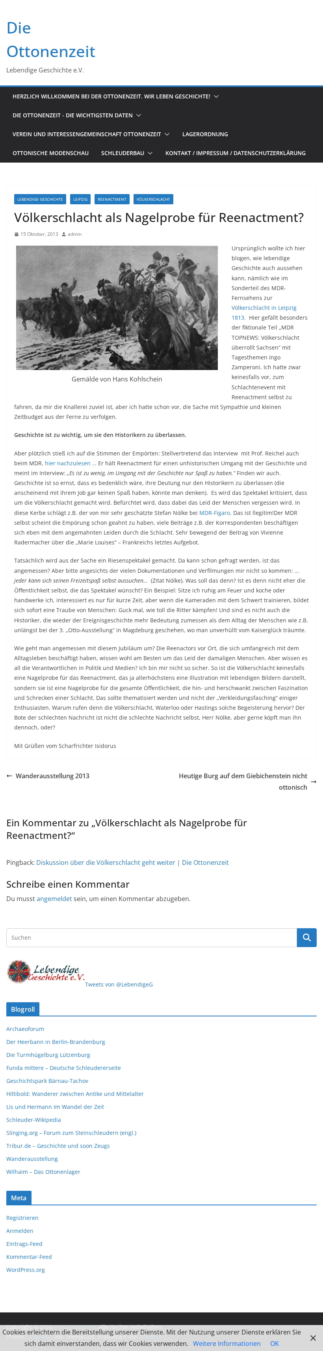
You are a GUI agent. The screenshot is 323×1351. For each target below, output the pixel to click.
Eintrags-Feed (24, 1243)
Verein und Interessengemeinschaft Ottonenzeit (87, 134)
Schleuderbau (122, 153)
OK (274, 1343)
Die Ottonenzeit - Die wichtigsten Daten (73, 115)
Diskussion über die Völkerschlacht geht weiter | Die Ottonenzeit (132, 862)
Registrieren (22, 1217)
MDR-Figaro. (215, 512)
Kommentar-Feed (29, 1256)
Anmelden (19, 1230)
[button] (214, 96)
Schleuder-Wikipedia (33, 1119)
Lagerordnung (205, 134)
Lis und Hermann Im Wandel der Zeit (55, 1106)
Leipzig (80, 199)
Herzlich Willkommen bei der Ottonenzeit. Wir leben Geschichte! (111, 96)
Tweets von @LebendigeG (119, 984)
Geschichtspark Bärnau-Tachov (47, 1081)
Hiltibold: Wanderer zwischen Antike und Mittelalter (75, 1093)
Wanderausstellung (32, 1158)
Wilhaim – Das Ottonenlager (43, 1171)
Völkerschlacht (153, 199)
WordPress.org (25, 1269)
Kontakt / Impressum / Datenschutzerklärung (235, 153)
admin (75, 234)
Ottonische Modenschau (51, 153)
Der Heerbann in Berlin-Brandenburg (55, 1042)
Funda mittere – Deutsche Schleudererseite (63, 1068)
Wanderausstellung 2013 (52, 776)
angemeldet (54, 898)
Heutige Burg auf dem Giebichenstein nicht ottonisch (243, 782)
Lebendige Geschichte (40, 199)
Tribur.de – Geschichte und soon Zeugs (58, 1145)
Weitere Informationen (227, 1343)
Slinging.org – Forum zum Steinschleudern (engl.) (71, 1132)
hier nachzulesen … (71, 463)
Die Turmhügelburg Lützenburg (48, 1055)
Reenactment (112, 199)
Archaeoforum (25, 1029)
